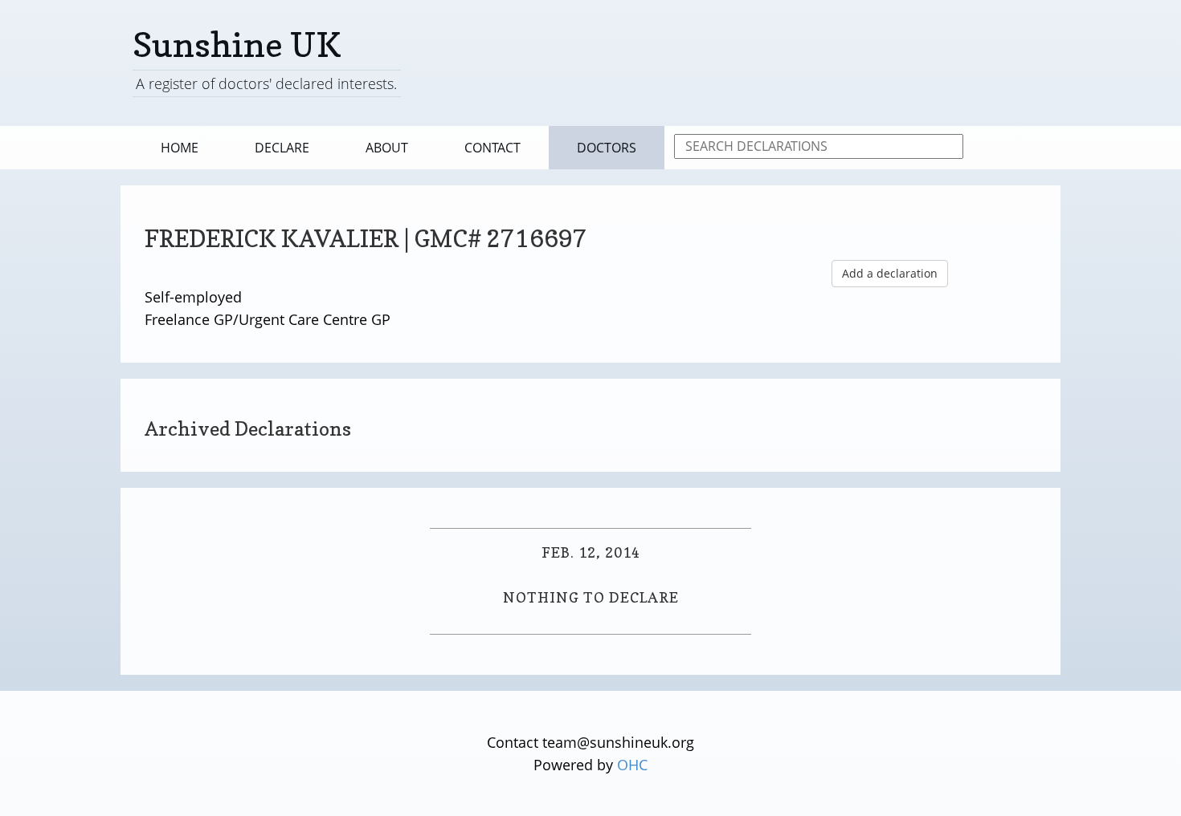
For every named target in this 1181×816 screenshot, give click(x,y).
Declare (282, 147)
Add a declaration (890, 273)
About (387, 147)
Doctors (606, 147)
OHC (632, 764)
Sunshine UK (237, 44)
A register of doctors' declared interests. (266, 83)
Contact (492, 147)
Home (179, 147)
